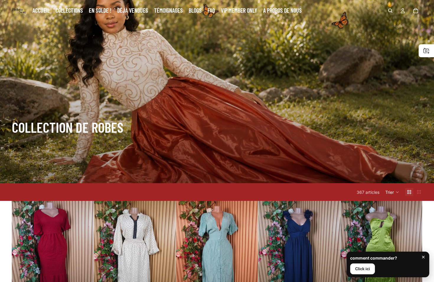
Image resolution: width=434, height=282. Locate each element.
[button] (392, 192)
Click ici (362, 269)
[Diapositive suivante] (85, 252)
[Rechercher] (390, 10)
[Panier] (415, 10)
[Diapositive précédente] (21, 252)
